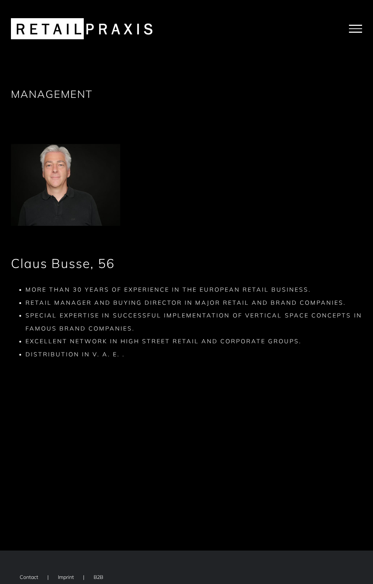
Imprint (66, 577)
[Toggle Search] (330, 28)
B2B (98, 577)
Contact (29, 577)
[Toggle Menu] (355, 29)
